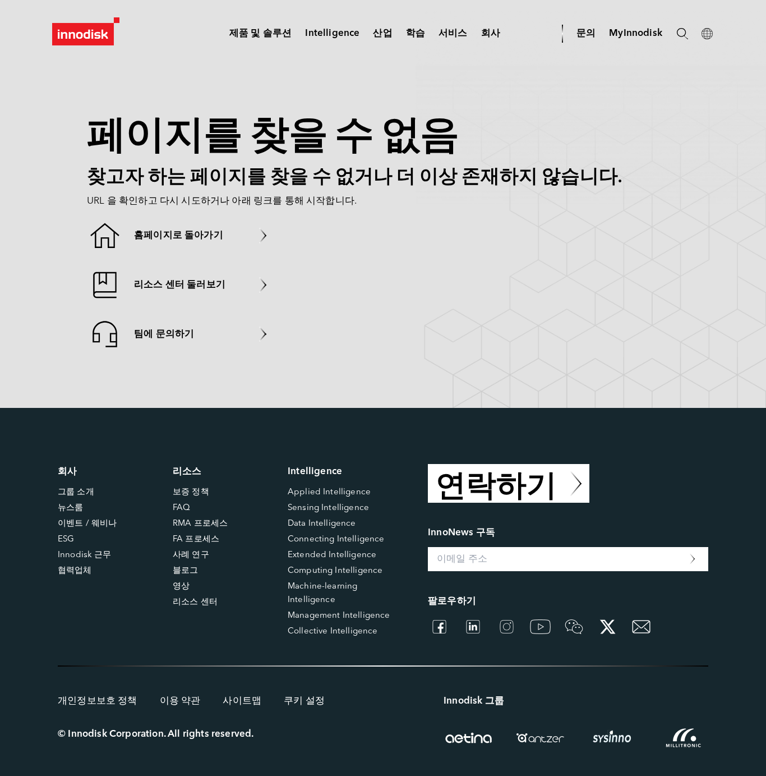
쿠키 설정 (304, 701)
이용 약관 (180, 701)
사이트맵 (242, 701)
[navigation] (332, 33)
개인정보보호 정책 (97, 701)
